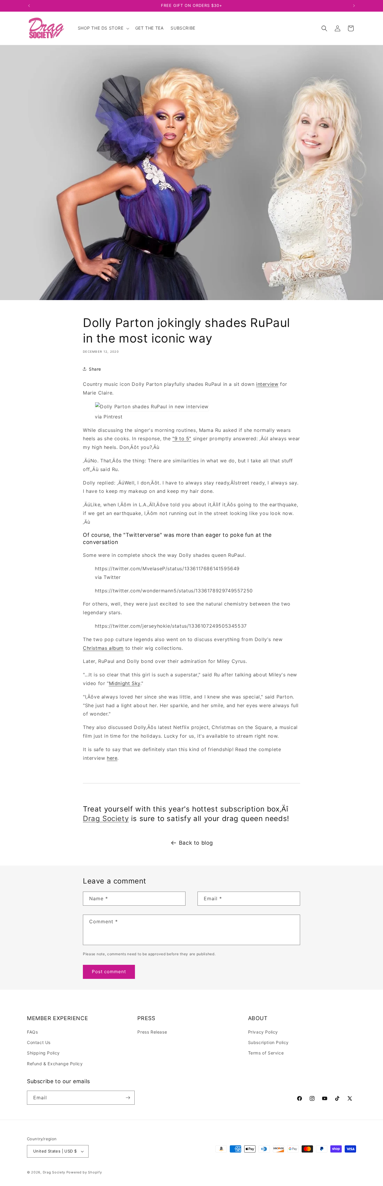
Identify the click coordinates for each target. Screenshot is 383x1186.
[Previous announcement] (29, 5)
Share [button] (95, 369)
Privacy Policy (263, 1031)
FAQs (32, 1031)
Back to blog (196, 843)
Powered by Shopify (84, 1172)
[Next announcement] (354, 5)
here (112, 758)
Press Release (152, 1031)
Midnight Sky (124, 683)
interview (267, 384)
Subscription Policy (268, 1042)
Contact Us (39, 1042)
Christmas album (103, 648)
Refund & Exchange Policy (55, 1063)
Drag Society (106, 818)
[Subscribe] (127, 1098)
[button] (103, 28)
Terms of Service (266, 1052)
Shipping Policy (43, 1052)
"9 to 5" (181, 438)
